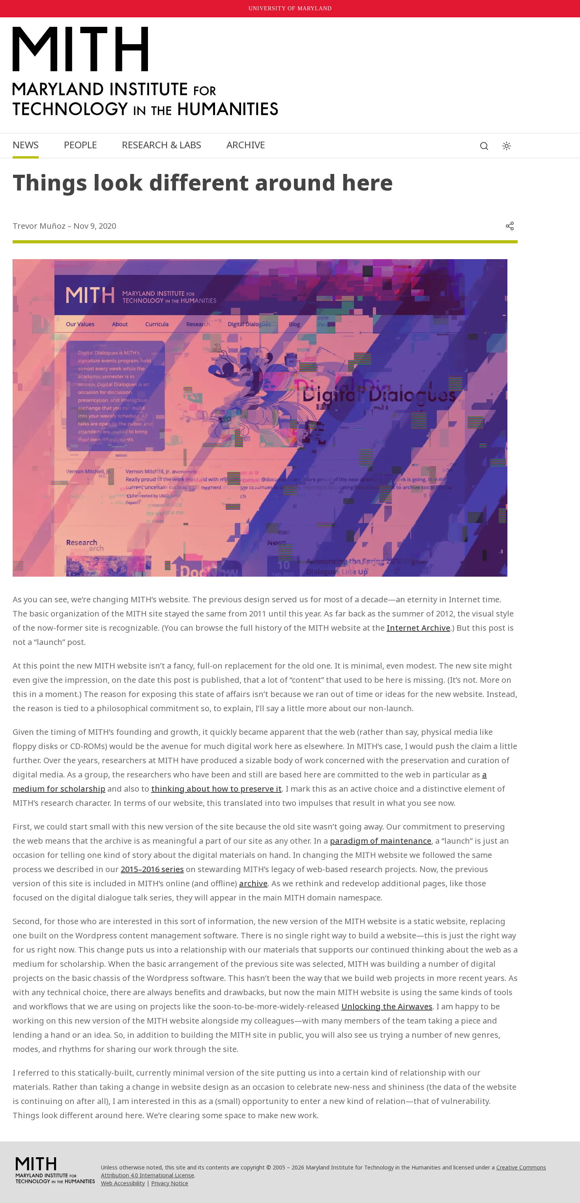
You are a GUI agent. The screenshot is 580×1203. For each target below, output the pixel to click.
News (26, 144)
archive (253, 883)
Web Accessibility (123, 1183)
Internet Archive (418, 627)
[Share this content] (510, 226)
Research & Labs (161, 144)
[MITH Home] (265, 71)
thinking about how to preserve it (216, 788)
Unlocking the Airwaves (386, 1006)
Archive (245, 144)
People (80, 144)
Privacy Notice (169, 1183)
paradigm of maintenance (380, 840)
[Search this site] (484, 146)
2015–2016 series (152, 869)
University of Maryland (290, 8)
